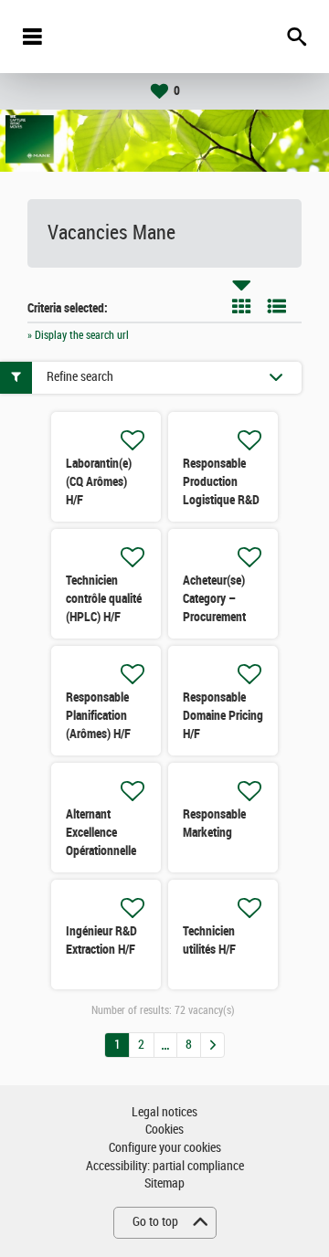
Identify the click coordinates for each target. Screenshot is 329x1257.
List (277, 306)
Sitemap (164, 1183)
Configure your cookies (165, 1148)
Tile (241, 306)
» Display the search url (78, 335)
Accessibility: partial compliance (165, 1166)
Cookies (164, 1129)
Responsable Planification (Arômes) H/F (98, 715)
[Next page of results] (212, 1045)
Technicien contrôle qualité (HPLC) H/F (104, 598)
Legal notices (164, 1112)
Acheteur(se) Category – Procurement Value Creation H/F (218, 616)
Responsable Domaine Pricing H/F (223, 715)
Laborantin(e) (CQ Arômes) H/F (99, 481)
